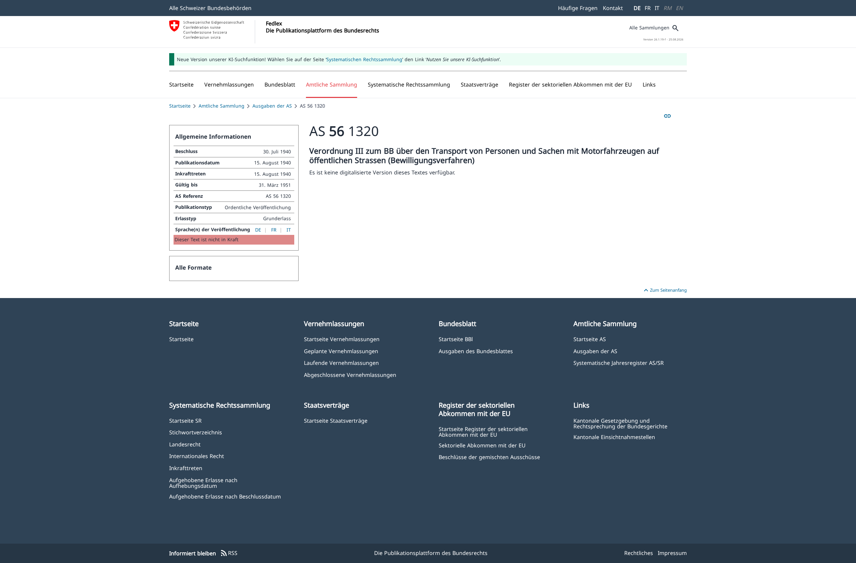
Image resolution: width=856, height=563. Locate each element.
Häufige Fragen (578, 8)
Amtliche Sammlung (221, 106)
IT (657, 8)
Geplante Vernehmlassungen (341, 351)
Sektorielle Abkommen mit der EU (482, 445)
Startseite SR (185, 420)
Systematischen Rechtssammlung (364, 59)
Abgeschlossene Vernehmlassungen (350, 374)
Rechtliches (638, 553)
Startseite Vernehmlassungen (342, 338)
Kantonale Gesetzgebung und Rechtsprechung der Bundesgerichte (620, 423)
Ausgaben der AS (272, 106)
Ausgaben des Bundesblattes (476, 351)
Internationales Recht (196, 455)
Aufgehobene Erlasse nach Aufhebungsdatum (203, 482)
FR (648, 8)
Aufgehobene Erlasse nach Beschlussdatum (225, 496)
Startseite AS (589, 338)
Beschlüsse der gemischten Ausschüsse (489, 456)
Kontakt (613, 8)
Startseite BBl (456, 338)
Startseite (180, 106)
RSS (228, 553)
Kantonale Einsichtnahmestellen (614, 436)
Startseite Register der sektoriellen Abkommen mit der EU (483, 431)
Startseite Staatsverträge (335, 420)
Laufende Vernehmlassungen (341, 362)
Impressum (672, 553)
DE (637, 8)
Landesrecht (185, 444)
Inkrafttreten (185, 467)
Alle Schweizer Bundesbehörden (210, 8)
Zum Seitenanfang (664, 290)
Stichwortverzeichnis (195, 432)
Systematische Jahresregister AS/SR (618, 362)
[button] (229, 84)
